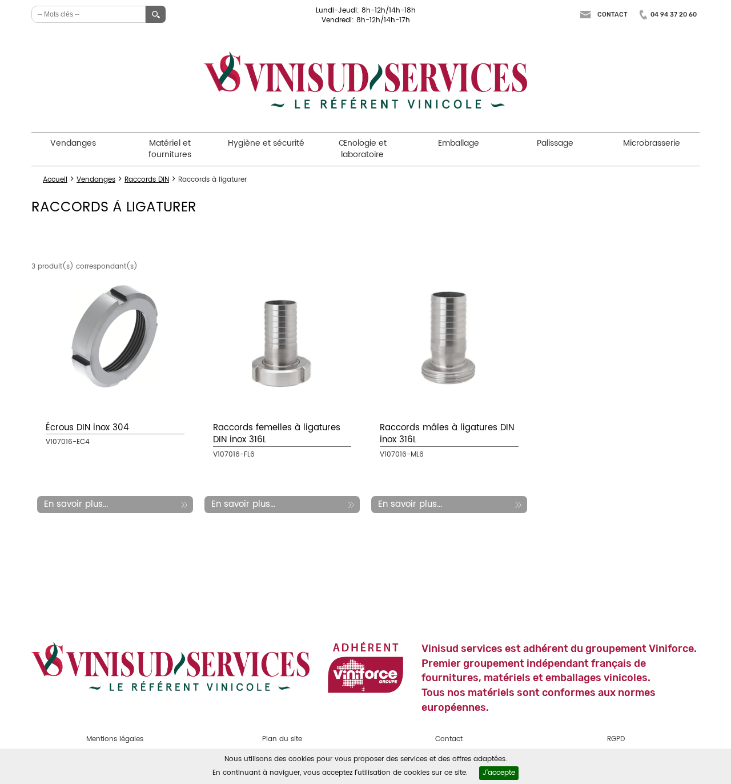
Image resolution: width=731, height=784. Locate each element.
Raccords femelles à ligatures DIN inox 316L (276, 434)
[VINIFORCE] (365, 667)
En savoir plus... (76, 504)
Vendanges (73, 143)
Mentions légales (114, 739)
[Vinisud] (365, 80)
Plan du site (282, 739)
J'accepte (499, 772)
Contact (612, 14)
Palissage (555, 143)
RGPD (616, 739)
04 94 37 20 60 (673, 14)
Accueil (55, 179)
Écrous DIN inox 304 (87, 428)
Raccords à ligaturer (212, 179)
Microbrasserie (651, 143)
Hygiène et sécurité (266, 143)
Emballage (458, 143)
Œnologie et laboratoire (363, 149)
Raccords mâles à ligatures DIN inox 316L (447, 434)
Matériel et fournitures (169, 149)
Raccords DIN (146, 179)
